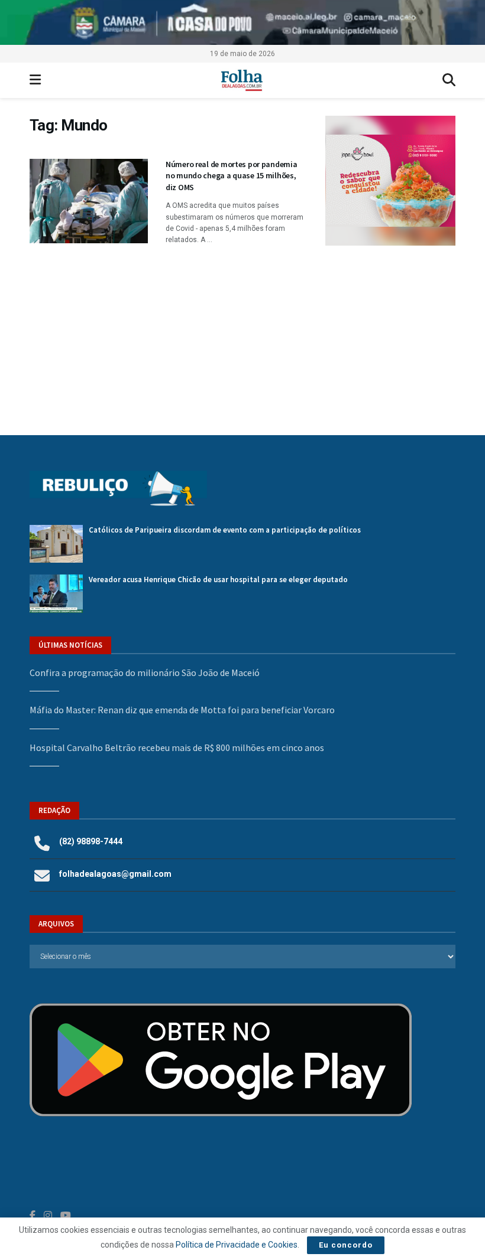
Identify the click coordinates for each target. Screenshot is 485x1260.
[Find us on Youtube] (65, 1215)
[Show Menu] (35, 80)
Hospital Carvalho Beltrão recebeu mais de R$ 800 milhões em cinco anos (177, 747)
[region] (242, 22)
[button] (396, 181)
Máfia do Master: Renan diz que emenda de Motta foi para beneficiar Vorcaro (182, 710)
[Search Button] (448, 80)
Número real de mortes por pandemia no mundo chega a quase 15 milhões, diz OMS (231, 175)
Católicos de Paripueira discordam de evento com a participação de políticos (225, 530)
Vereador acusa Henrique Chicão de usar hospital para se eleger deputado (218, 579)
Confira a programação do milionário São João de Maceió (145, 672)
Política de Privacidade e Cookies (237, 1244)
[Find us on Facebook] (32, 1215)
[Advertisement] (390, 328)
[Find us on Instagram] (48, 1215)
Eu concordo (346, 1245)
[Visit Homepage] (241, 80)
